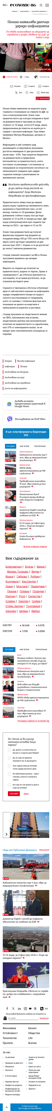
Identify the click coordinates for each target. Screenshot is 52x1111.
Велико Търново (17, 571)
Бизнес (32, 1028)
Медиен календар (12, 1094)
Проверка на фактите (14, 1063)
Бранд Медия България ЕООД (35, 1077)
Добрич (35, 576)
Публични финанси (38, 11)
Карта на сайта (35, 1066)
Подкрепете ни (35, 1085)
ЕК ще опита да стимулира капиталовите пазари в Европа (26, 834)
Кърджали (12, 581)
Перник (12, 591)
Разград (11, 596)
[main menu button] (47, 5)
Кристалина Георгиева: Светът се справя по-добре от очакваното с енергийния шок (25, 994)
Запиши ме (44, 1018)
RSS (46, 1009)
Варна (41, 566)
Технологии (10, 1038)
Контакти (9, 1070)
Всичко (32, 1043)
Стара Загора (14, 606)
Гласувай (14, 794)
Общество (34, 1033)
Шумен (23, 611)
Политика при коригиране (34, 1071)
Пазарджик (38, 586)
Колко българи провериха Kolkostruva (32, 537)
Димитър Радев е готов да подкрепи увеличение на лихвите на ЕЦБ (33, 513)
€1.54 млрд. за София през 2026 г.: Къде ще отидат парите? (32, 526)
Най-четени (24, 446)
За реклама (10, 1057)
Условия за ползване (37, 1082)
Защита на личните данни (37, 1058)
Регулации (22, 829)
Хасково (11, 611)
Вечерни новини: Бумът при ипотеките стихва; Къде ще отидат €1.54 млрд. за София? (32, 661)
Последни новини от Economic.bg (33, 721)
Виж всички (44, 850)
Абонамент (9, 1066)
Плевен (24, 591)
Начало (14, 11)
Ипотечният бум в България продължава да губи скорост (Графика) (32, 497)
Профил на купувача (13, 1085)
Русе (22, 596)
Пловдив (38, 591)
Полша (23, 366)
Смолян (23, 601)
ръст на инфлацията (16, 388)
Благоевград (14, 566)
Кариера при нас (12, 1082)
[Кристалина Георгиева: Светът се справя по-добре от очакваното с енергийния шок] (26, 975)
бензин (8, 361)
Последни (10, 446)
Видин (35, 571)
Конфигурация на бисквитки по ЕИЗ (12, 1090)
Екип (31, 1063)
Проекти (8, 1043)
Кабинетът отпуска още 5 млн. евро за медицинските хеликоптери (33, 458)
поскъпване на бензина (16, 372)
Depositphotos (36, 1108)
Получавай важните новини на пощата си (26, 1014)
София (36, 601)
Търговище (33, 606)
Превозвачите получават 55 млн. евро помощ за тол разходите (33, 484)
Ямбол (35, 611)
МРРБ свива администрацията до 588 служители (32, 471)
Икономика (24, 11)
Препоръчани (40, 446)
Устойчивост (10, 1033)
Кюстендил (29, 581)
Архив (26, 794)
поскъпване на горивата (17, 383)
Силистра (34, 596)
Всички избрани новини (35, 546)
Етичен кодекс (11, 1076)
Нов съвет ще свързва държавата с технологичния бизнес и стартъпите (32, 687)
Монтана (22, 586)
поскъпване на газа (14, 377)
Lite (30, 1038)
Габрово (22, 576)
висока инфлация (26, 361)
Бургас (29, 566)
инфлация (10, 366)
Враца (9, 576)
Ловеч (9, 586)
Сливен (10, 601)
